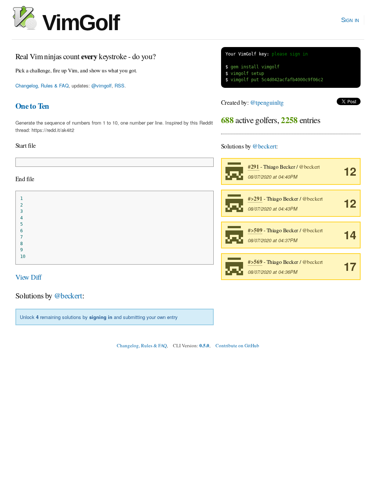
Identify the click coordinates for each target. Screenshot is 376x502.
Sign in (350, 20)
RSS (119, 85)
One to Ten (32, 105)
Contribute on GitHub (237, 345)
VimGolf (78, 22)
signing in (100, 316)
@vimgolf (101, 85)
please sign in (290, 54)
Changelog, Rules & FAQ (42, 85)
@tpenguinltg (267, 102)
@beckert (68, 295)
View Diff (28, 277)
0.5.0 (204, 345)
